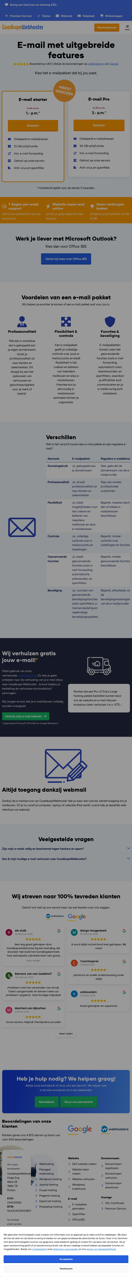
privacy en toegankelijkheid (101, 1249)
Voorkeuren (66, 1268)
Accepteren (66, 1259)
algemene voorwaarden (65, 1249)
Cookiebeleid (39, 1249)
